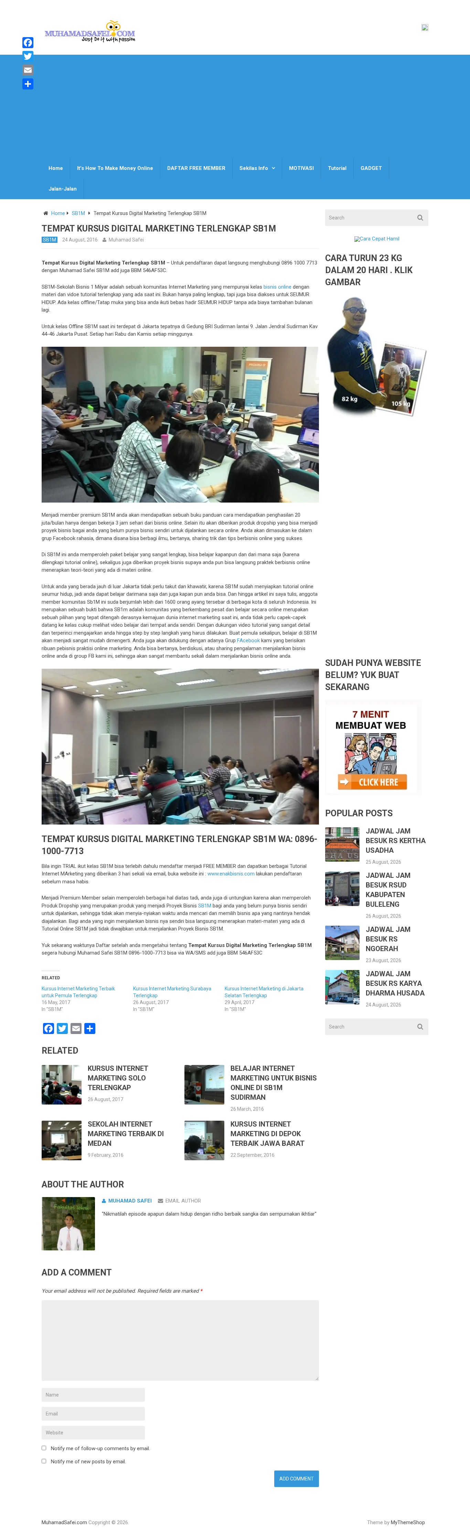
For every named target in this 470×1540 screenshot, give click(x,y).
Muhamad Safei (126, 240)
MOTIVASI (301, 168)
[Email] (28, 70)
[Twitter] (28, 56)
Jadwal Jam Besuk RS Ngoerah (388, 939)
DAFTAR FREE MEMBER (196, 168)
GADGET (371, 168)
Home (56, 168)
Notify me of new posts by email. (88, 1461)
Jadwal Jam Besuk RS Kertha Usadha (396, 840)
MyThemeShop (408, 1522)
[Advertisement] (235, 106)
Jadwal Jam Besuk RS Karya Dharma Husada (395, 983)
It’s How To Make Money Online (115, 168)
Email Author (183, 1201)
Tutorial (337, 168)
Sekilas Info (253, 168)
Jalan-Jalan (63, 189)
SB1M (78, 213)
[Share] (28, 84)
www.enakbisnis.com (231, 874)
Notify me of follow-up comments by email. (100, 1448)
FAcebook (248, 640)
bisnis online (278, 287)
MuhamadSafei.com (64, 1522)
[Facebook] (28, 43)
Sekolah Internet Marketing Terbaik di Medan (126, 1134)
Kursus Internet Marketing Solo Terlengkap (118, 1078)
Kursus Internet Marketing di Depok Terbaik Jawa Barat (268, 1134)
